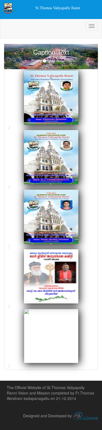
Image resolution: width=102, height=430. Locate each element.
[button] (11, 56)
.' (9, 127)
